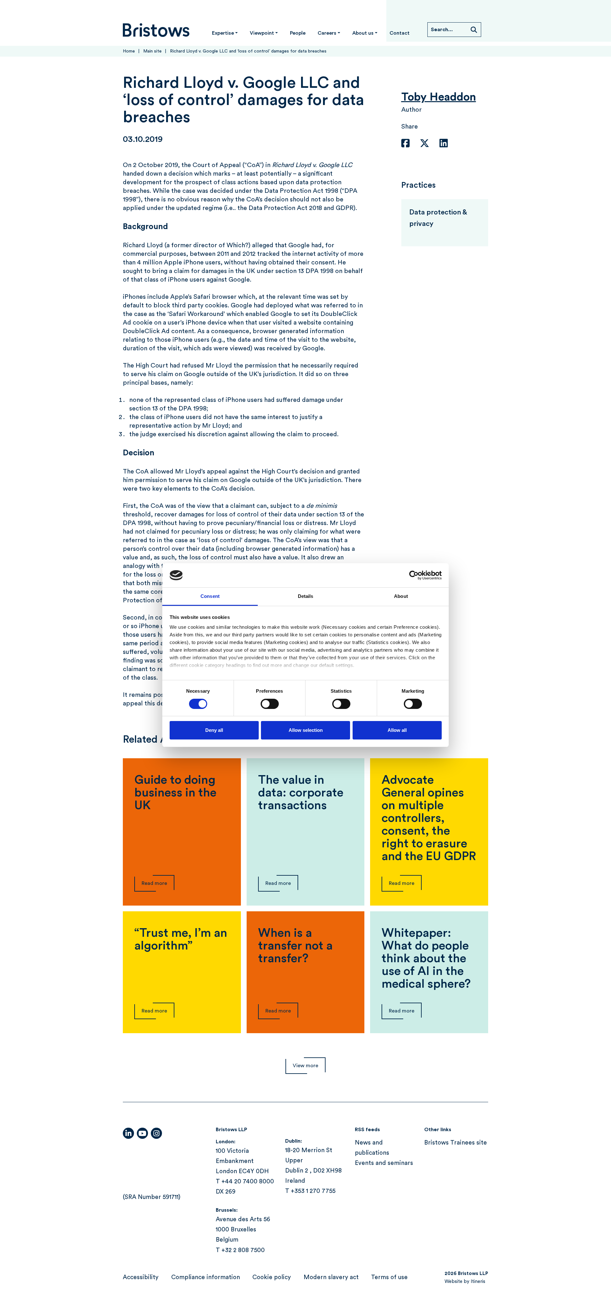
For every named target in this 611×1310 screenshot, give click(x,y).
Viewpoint (262, 33)
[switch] (270, 704)
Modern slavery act (331, 1277)
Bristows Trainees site (455, 1143)
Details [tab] (305, 596)
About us (363, 33)
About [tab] (401, 596)
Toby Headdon (438, 97)
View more (305, 1065)
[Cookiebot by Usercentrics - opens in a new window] (414, 575)
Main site (152, 51)
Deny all (214, 730)
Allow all (397, 730)
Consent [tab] (210, 596)
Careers (327, 33)
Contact (400, 33)
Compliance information (205, 1277)
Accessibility (140, 1277)
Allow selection (306, 730)
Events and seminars (384, 1163)
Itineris (478, 1281)
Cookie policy (271, 1277)
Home (129, 51)
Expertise (223, 33)
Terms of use (389, 1277)
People (298, 33)
